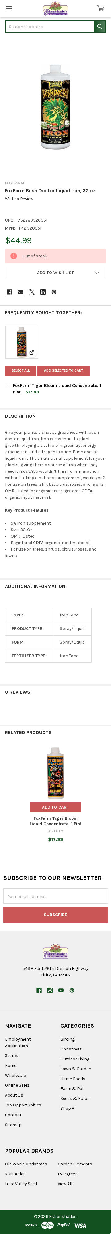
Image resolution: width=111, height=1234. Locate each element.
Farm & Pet (72, 1088)
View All (65, 1183)
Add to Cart (55, 807)
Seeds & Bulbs (75, 1098)
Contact (13, 1115)
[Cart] (102, 8)
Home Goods (72, 1078)
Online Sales (17, 1085)
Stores (11, 1055)
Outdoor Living (74, 1059)
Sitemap (13, 1124)
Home (10, 1065)
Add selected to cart (63, 371)
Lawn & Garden (75, 1068)
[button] (55, 273)
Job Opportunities (23, 1105)
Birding (67, 1039)
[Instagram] (50, 990)
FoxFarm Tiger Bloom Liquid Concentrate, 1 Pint (55, 821)
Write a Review (19, 198)
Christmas (71, 1049)
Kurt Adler (15, 1174)
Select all (21, 371)
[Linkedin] (43, 292)
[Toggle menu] (8, 8)
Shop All (68, 1108)
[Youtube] (61, 990)
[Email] (21, 292)
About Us (14, 1095)
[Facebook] (9, 292)
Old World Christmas (26, 1164)
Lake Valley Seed (21, 1183)
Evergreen (68, 1174)
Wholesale (15, 1075)
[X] (32, 292)
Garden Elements (75, 1164)
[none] (55, 107)
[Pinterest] (54, 292)
